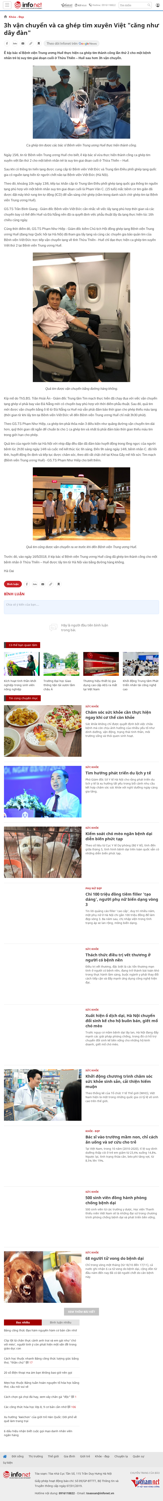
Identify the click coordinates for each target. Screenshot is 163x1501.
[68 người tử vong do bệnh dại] (43, 1277)
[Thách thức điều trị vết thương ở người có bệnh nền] (43, 973)
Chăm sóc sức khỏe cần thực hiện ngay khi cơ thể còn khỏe (118, 715)
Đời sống (18, 1456)
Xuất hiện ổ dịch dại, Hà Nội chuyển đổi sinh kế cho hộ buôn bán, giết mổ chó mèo (121, 1021)
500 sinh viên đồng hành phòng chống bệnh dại (116, 1200)
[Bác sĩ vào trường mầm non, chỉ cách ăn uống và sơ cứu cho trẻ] (43, 1155)
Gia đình (69, 1456)
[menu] (7, 5)
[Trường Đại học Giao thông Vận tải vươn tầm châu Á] (61, 664)
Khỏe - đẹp (102, 1456)
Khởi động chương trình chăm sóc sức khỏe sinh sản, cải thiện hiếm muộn (118, 1081)
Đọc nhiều (23, 1322)
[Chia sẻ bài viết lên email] (23, 43)
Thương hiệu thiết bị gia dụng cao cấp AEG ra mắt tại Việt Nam (100, 685)
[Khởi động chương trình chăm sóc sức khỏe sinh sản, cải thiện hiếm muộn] (43, 1095)
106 (73, 1407)
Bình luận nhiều (60, 1322)
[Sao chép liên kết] (31, 43)
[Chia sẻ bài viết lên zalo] (15, 43)
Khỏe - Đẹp (16, 16)
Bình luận (13, 584)
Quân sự (138, 1456)
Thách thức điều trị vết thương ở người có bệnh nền (118, 957)
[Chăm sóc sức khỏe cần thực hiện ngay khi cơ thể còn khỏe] (43, 731)
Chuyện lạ (121, 1456)
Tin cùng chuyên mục (23, 698)
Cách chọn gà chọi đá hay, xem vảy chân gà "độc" (37, 1397)
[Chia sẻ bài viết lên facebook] (7, 43)
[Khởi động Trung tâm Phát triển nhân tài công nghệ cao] (140, 664)
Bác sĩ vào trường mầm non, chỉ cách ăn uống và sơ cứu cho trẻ (121, 1139)
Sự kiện (8, 1462)
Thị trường (36, 1456)
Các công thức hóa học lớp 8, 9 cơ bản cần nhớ (35, 1407)
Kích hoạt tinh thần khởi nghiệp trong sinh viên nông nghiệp (20, 685)
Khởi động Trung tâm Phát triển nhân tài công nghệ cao (140, 685)
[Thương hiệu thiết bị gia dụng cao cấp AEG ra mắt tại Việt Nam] (101, 664)
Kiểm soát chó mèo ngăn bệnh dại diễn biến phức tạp (118, 836)
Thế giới (53, 1456)
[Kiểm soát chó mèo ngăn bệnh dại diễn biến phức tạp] (43, 852)
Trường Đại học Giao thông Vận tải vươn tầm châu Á (59, 685)
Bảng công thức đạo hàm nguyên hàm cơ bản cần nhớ (40, 1330)
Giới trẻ (85, 1456)
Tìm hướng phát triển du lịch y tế (118, 773)
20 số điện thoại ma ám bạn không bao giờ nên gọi (38, 1372)
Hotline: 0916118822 (104, 5)
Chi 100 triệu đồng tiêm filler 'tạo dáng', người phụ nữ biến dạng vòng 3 (121, 899)
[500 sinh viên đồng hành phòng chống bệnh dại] (43, 1216)
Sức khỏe (92, 706)
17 (31, 1362)
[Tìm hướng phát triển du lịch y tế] (43, 791)
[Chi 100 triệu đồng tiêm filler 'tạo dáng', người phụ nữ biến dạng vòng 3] (43, 913)
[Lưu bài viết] (39, 43)
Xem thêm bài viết (81, 1312)
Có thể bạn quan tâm (23, 645)
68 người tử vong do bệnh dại (114, 1258)
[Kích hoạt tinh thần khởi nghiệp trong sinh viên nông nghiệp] (22, 664)
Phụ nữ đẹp (93, 888)
